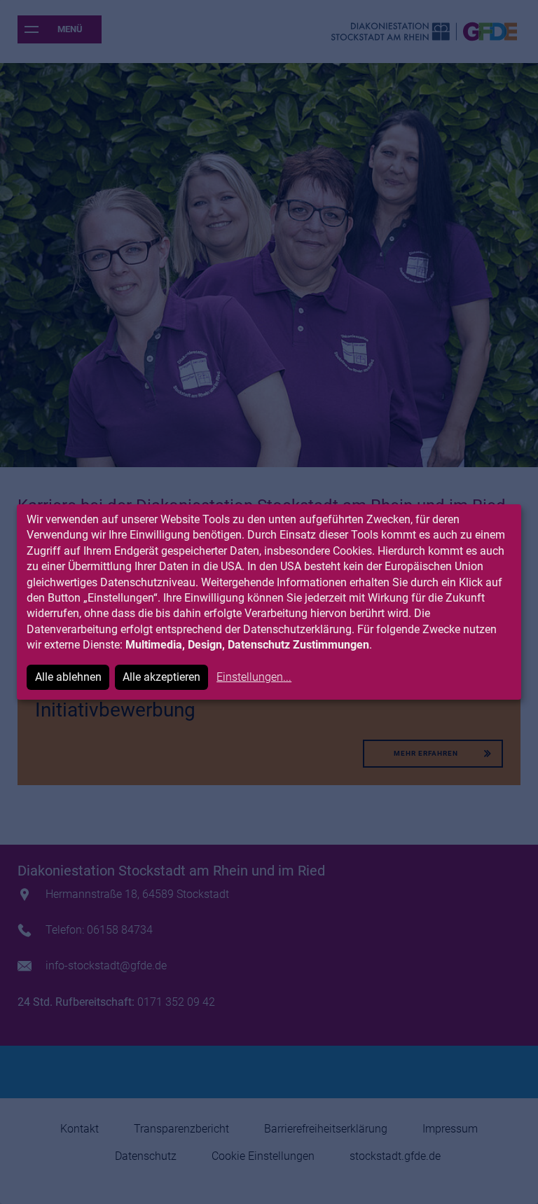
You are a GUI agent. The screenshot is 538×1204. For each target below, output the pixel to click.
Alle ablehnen (68, 677)
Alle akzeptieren (161, 677)
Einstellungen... (253, 677)
